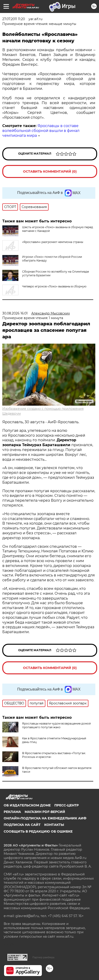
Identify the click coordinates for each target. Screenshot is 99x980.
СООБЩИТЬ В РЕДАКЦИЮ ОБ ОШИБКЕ (38, 831)
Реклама (12, 812)
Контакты (54, 825)
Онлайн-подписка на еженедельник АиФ (45, 818)
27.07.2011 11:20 (13, 19)
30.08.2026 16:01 (15, 313)
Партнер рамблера (43, 957)
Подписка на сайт (22, 825)
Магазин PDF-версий (45, 812)
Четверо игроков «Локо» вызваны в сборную (54, 286)
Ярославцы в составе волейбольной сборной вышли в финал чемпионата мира (40, 131)
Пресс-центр (66, 805)
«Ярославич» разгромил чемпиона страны (52, 242)
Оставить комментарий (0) (50, 171)
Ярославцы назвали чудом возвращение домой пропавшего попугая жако (56, 725)
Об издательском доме (27, 805)
